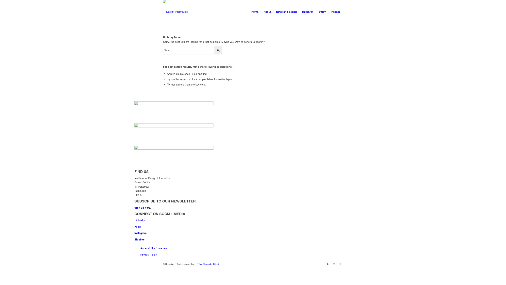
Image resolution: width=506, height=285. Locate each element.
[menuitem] (255, 11)
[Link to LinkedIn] (328, 264)
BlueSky (139, 239)
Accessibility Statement (154, 248)
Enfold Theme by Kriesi (207, 263)
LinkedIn (139, 220)
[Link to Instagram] (340, 264)
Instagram (140, 233)
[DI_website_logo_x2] (175, 11)
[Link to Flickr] (334, 264)
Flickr (137, 226)
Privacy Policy (148, 254)
